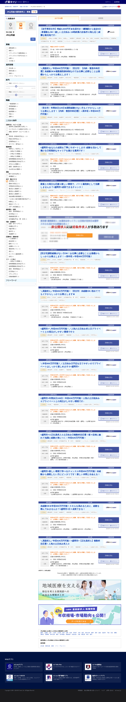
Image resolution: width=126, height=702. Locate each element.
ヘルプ (103, 690)
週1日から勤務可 (14, 188)
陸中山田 (52, 634)
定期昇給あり (13, 141)
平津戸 (75, 632)
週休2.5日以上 (14, 183)
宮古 (112, 632)
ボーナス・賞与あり (15, 144)
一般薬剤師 (13, 104)
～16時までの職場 (15, 151)
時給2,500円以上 (14, 139)
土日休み (12, 181)
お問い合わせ (109, 690)
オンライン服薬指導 (15, 254)
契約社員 (12, 71)
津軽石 (42, 634)
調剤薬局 (12, 48)
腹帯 (92, 632)
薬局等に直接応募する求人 (17, 126)
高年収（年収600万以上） (18, 136)
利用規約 (80, 690)
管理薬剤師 (13, 106)
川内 (79, 632)
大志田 (59, 632)
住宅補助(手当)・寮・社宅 (17, 219)
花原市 (104, 632)
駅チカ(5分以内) (14, 174)
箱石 (83, 632)
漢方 (11, 251)
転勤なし (12, 201)
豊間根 (47, 634)
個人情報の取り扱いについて (92, 690)
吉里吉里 (74, 634)
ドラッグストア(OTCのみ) (17, 55)
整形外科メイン (14, 249)
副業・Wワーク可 (15, 223)
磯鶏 (115, 632)
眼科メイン (13, 243)
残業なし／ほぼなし (15, 148)
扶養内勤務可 (13, 276)
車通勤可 (12, 176)
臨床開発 (12, 111)
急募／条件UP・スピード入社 (18, 131)
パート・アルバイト (15, 76)
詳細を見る (108, 48)
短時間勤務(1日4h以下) (16, 159)
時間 (31, 28)
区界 (67, 632)
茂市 (96, 632)
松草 (70, 632)
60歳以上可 (13, 226)
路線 (21, 28)
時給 (16, 92)
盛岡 (41, 632)
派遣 (11, 73)
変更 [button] (33, 39)
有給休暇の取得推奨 (15, 196)
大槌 (79, 634)
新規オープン (13, 204)
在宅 (11, 256)
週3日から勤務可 (14, 194)
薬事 (11, 116)
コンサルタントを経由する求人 (19, 129)
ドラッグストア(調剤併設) (17, 53)
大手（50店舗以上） (15, 206)
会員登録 (117, 2)
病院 (11, 50)
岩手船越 (62, 634)
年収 (16, 83)
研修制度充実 (13, 216)
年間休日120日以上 (15, 186)
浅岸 (63, 632)
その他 (11, 61)
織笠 (57, 634)
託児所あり (13, 214)
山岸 (50, 632)
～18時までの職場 (15, 156)
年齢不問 (12, 229)
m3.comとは (118, 690)
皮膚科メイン (13, 246)
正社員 (12, 68)
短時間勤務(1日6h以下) (16, 161)
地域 (10, 28)
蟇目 (100, 632)
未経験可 (12, 234)
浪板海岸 (68, 634)
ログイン (108, 2)
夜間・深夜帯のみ (15, 166)
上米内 (54, 632)
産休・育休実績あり (15, 211)
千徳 (108, 632)
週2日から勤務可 (14, 191)
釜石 (91, 634)
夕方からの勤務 (14, 164)
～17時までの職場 (15, 154)
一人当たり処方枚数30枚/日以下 (19, 199)
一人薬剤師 (13, 238)
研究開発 (12, 109)
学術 (11, 114)
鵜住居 (83, 634)
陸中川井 (87, 632)
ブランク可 (13, 274)
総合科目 (12, 241)
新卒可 (11, 231)
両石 (87, 634)
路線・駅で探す (24, 6)
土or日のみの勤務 (15, 169)
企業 (11, 58)
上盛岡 (46, 632)
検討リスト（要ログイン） (110, 54)
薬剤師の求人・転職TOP (11, 6)
